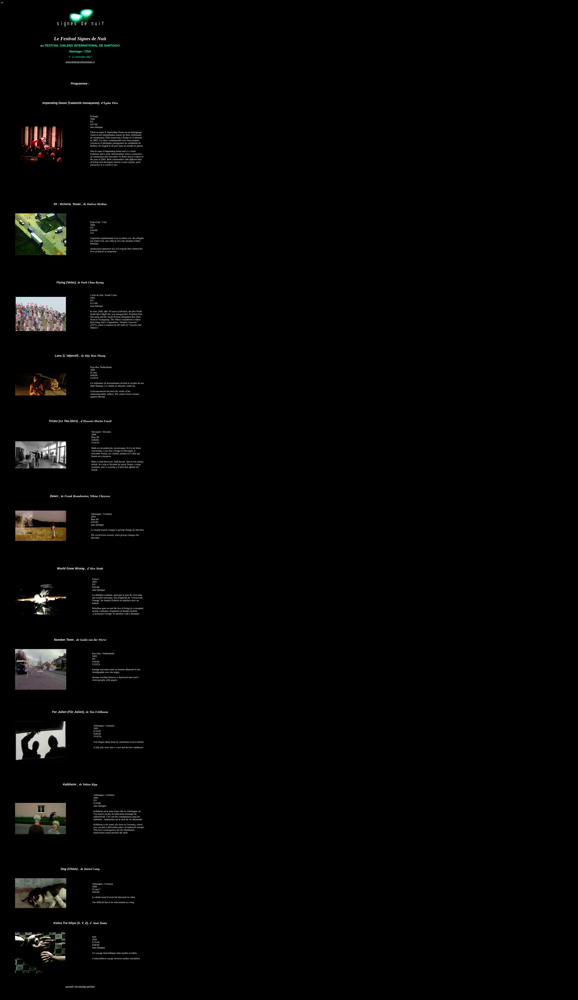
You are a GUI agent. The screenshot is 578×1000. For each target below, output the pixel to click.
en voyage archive (85, 986)
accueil (69, 986)
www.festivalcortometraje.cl (80, 62)
